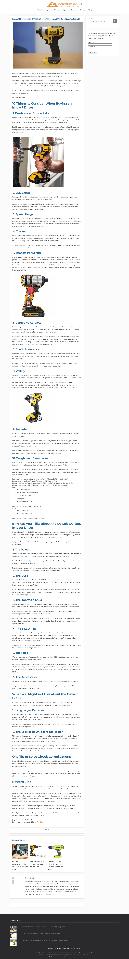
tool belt (22, 686)
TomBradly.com (45, 894)
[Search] (115, 21)
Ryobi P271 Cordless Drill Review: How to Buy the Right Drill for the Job (46, 941)
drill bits (29, 260)
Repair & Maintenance (70, 10)
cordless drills (24, 218)
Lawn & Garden (55, 10)
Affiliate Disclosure (76, 948)
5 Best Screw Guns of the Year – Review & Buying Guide (41, 934)
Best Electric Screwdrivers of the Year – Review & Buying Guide (43, 927)
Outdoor (83, 10)
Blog (90, 10)
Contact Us (58, 948)
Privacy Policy (66, 948)
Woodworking (42, 10)
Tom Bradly (41, 822)
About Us (50, 948)
